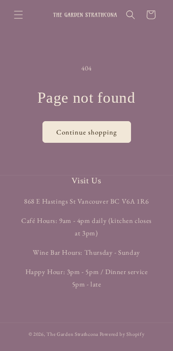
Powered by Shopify (122, 334)
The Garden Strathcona (72, 334)
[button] (18, 15)
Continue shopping (86, 132)
